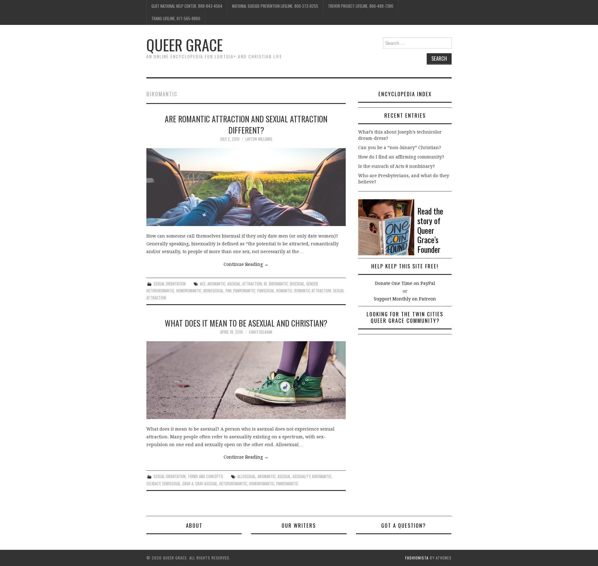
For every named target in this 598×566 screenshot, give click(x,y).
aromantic (216, 284)
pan (228, 291)
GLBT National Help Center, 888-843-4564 (186, 6)
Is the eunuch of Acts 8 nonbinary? (396, 166)
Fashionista (417, 558)
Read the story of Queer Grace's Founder (430, 230)
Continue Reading (246, 264)
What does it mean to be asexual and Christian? (246, 323)
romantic (284, 291)
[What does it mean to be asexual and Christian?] (246, 380)
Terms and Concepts (205, 476)
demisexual (171, 484)
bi (265, 284)
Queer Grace (184, 45)
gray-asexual (206, 484)
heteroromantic (160, 291)
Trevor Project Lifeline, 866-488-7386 (360, 6)
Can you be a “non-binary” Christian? (399, 147)
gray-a (188, 484)
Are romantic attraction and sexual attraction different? (246, 124)
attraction (252, 284)
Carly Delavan (260, 332)
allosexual (246, 476)
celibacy (153, 484)
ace (203, 284)
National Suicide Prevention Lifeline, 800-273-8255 (275, 6)
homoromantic (189, 291)
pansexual (265, 291)
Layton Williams (258, 139)
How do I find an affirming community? (401, 156)
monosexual (213, 291)
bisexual (297, 284)
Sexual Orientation (170, 284)
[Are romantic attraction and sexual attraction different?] (246, 187)
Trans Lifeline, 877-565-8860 (175, 18)
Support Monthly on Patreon (405, 298)
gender (312, 284)
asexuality (301, 476)
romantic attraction (312, 291)
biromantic (278, 284)
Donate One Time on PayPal (405, 283)
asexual (233, 284)
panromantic (244, 291)
